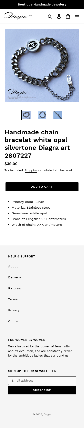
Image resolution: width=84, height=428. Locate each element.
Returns (14, 288)
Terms (13, 299)
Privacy (14, 310)
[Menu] (76, 16)
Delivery (14, 277)
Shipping (31, 170)
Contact (14, 321)
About (13, 266)
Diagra (47, 414)
